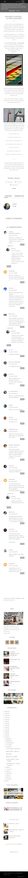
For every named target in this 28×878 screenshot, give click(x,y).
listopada (8, 740)
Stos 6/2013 (9, 754)
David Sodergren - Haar (15, 659)
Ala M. (11, 350)
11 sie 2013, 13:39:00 (13, 273)
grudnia (8, 739)
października (9, 742)
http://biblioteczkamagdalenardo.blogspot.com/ (14, 154)
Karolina (11, 512)
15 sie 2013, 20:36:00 (13, 407)
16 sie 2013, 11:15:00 (13, 447)
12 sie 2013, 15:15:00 (13, 376)
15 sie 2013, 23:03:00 (13, 419)
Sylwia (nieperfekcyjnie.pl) (15, 232)
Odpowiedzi (10, 245)
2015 (6, 733)
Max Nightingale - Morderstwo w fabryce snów (15, 668)
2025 (6, 713)
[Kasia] (15, 204)
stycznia (8, 779)
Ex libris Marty (13, 391)
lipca (7, 767)
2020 (6, 723)
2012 (6, 781)
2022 (6, 719)
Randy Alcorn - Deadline (11, 756)
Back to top (21, 876)
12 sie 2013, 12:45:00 (13, 352)
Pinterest (15, 184)
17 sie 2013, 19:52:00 (13, 514)
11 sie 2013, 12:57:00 (13, 235)
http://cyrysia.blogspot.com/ (14, 133)
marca (7, 775)
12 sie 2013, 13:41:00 (13, 364)
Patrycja (11, 529)
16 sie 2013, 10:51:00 (13, 431)
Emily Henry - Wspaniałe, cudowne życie (14, 675)
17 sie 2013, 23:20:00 (13, 531)
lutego (7, 777)
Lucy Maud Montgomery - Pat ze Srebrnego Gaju (14, 653)
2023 (6, 717)
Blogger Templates (7, 874)
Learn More (12, 10)
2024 (6, 715)
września (8, 744)
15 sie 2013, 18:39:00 (13, 393)
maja (7, 771)
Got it (18, 10)
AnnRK (11, 405)
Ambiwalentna (13, 429)
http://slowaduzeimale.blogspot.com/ (14, 150)
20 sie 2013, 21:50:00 (15, 498)
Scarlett (11, 465)
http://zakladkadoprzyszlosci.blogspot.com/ (14, 144)
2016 (6, 731)
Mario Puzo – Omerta (14, 823)
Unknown (12, 271)
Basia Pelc (12, 314)
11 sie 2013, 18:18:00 (13, 290)
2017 (6, 729)
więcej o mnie (7, 633)
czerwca (8, 769)
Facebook (10, 181)
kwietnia (8, 773)
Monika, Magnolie (14, 445)
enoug (11, 550)
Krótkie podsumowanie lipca (15, 682)
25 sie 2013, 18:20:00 (13, 551)
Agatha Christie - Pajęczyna (12, 751)
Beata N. (11, 374)
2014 (6, 735)
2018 (6, 727)
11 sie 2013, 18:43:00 (13, 316)
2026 (6, 711)
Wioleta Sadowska (14, 362)
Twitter (19, 181)
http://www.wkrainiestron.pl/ (14, 147)
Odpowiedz (22, 244)
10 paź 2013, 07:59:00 (13, 565)
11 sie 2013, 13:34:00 (15, 250)
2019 (6, 725)
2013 (6, 737)
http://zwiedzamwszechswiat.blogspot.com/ (14, 140)
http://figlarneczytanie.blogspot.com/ (14, 137)
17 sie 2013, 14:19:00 (13, 481)
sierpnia (8, 746)
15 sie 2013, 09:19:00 (15, 333)
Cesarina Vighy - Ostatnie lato (13, 748)
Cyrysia (11, 288)
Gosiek (11, 417)
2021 (6, 721)
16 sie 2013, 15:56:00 (13, 467)
